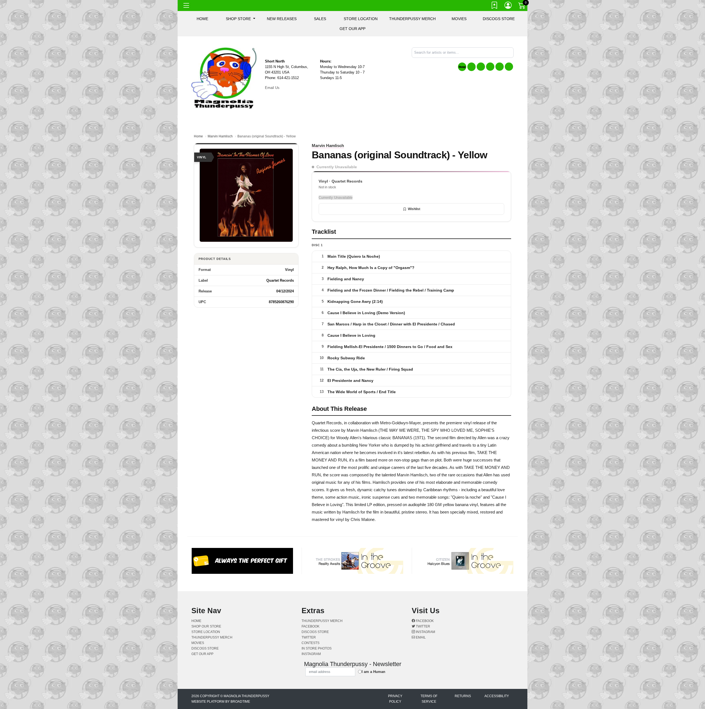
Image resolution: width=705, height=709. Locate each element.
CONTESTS (310, 643)
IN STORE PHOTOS (317, 648)
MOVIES (459, 19)
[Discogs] (462, 67)
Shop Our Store (206, 626)
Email (420, 637)
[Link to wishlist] (494, 6)
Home (198, 136)
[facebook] (481, 66)
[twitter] (490, 66)
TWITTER (309, 637)
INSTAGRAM (311, 654)
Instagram (425, 632)
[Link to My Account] (508, 6)
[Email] (509, 66)
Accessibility (496, 696)
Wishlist (414, 209)
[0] (522, 6)
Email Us (272, 88)
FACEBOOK (310, 626)
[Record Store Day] (471, 67)
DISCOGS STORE (499, 19)
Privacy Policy (395, 698)
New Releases (282, 19)
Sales (320, 19)
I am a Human (373, 672)
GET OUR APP (352, 28)
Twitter (422, 626)
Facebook (424, 621)
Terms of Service (429, 698)
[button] (240, 19)
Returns (463, 696)
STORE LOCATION (361, 19)
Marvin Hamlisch (220, 136)
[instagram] (499, 66)
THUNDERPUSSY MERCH (412, 19)
